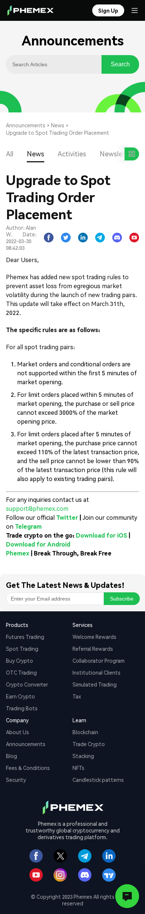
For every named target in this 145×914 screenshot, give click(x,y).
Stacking (83, 755)
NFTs (78, 767)
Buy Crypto (19, 660)
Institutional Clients (96, 672)
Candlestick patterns (98, 779)
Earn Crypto (20, 696)
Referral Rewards (92, 648)
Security (16, 779)
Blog (11, 755)
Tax (76, 696)
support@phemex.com (37, 508)
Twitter (67, 517)
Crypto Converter (27, 684)
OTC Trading (21, 672)
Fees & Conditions (28, 767)
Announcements (25, 125)
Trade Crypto (88, 744)
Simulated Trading (94, 684)
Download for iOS (101, 535)
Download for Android (38, 544)
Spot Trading (22, 648)
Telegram (28, 526)
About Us (17, 732)
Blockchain (85, 732)
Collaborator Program (98, 660)
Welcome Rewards (94, 636)
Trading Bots (22, 708)
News (57, 125)
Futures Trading (25, 636)
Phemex (17, 553)
